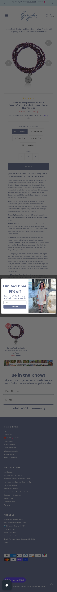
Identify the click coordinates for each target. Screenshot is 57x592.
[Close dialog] (54, 280)
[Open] (6, 585)
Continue (15, 307)
